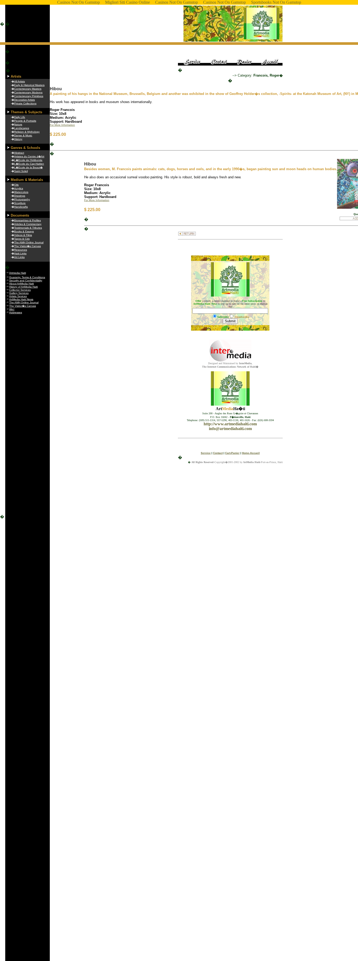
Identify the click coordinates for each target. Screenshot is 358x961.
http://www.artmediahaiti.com (230, 424)
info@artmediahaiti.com (230, 428)
